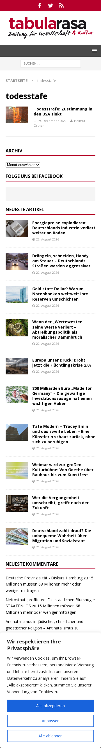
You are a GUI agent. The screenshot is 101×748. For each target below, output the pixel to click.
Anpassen (50, 720)
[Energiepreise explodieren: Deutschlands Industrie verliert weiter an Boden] (17, 228)
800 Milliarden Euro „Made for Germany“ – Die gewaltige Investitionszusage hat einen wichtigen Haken (62, 396)
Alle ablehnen (50, 735)
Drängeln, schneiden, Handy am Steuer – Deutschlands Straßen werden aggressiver (61, 260)
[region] (50, 690)
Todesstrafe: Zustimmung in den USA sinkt (63, 111)
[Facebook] (40, 5)
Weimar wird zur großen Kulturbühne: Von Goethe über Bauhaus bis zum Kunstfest (62, 469)
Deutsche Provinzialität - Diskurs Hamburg (44, 578)
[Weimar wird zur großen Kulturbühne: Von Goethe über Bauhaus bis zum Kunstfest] (17, 470)
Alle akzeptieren (50, 705)
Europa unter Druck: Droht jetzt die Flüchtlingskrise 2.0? (61, 362)
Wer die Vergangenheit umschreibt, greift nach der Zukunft (60, 502)
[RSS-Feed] (61, 5)
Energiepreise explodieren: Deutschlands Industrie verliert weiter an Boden (63, 227)
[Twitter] (51, 5)
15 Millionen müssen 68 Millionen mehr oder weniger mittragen (49, 584)
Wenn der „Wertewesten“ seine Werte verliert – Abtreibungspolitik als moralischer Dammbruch (58, 329)
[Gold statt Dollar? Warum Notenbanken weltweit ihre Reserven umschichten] (17, 294)
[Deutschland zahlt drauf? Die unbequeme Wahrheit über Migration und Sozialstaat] (17, 536)
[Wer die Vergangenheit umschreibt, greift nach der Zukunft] (17, 503)
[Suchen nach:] (50, 63)
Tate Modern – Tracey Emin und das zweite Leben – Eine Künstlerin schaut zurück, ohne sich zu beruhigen (63, 434)
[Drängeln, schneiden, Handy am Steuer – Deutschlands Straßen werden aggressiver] (17, 261)
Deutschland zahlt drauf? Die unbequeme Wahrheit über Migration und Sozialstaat (61, 535)
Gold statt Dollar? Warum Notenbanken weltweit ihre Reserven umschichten (60, 293)
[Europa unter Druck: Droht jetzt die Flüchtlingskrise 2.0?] (17, 366)
